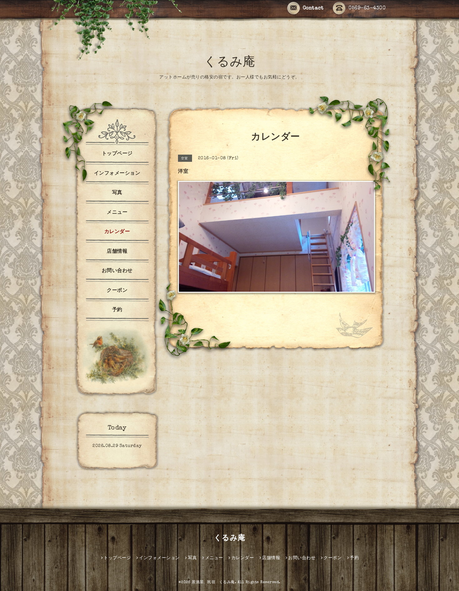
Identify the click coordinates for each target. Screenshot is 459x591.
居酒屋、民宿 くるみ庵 (213, 582)
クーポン (117, 290)
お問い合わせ (117, 271)
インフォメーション (117, 173)
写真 (117, 193)
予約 (117, 310)
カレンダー (117, 232)
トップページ (117, 153)
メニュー (117, 212)
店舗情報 (117, 251)
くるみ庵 (229, 63)
